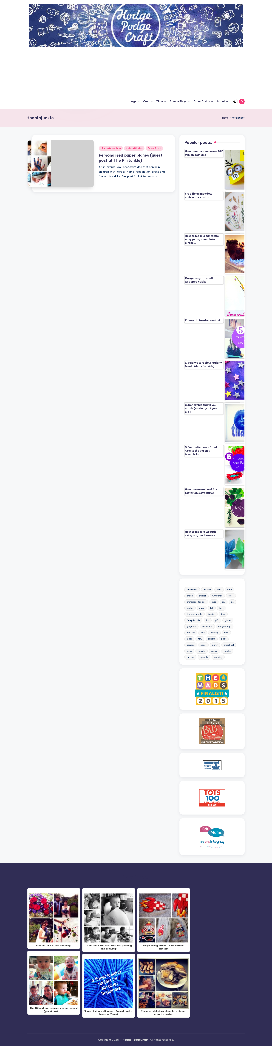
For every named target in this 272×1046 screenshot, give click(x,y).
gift (217, 620)
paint (223, 638)
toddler (227, 651)
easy (201, 608)
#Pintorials (192, 589)
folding (211, 614)
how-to (191, 632)
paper (203, 645)
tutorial (190, 657)
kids (203, 632)
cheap (190, 595)
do (232, 602)
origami (211, 638)
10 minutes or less (111, 148)
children (202, 595)
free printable (193, 620)
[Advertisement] (136, 71)
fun (207, 620)
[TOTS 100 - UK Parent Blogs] (212, 797)
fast (221, 608)
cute (214, 602)
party (215, 645)
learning (214, 632)
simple (214, 651)
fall (211, 608)
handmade (207, 626)
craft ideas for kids (196, 602)
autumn (207, 589)
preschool (229, 645)
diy (223, 602)
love (226, 632)
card (229, 589)
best (219, 589)
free (223, 614)
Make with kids (134, 148)
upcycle (204, 657)
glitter (228, 620)
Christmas (217, 595)
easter (190, 608)
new (200, 638)
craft (230, 595)
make (189, 638)
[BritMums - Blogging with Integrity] (212, 836)
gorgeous (191, 626)
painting (191, 645)
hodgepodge (224, 626)
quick (189, 651)
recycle (201, 651)
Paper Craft (154, 148)
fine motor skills (194, 614)
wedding (218, 657)
